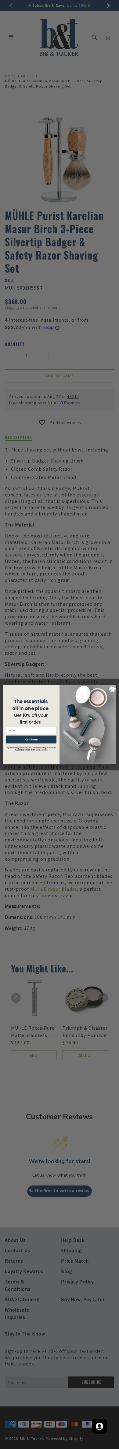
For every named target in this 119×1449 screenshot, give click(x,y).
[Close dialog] (112, 688)
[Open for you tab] (99, 1426)
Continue (31, 739)
